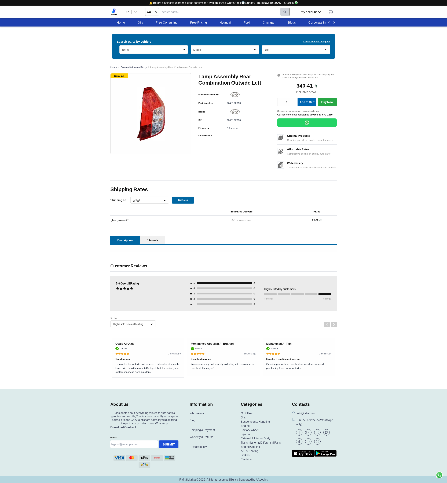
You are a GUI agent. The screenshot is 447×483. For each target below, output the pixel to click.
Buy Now (327, 102)
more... (234, 127)
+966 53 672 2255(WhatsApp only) (314, 422)
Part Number (205, 103)
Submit (169, 444)
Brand (202, 111)
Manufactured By (208, 94)
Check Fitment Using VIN (316, 41)
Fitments (203, 128)
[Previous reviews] (327, 324)
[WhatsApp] (307, 122)
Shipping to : (119, 200)
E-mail (113, 437)
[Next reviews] (334, 324)
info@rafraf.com (306, 413)
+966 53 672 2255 (322, 114)
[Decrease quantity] (281, 102)
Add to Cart (307, 102)
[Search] (284, 12)
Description (205, 135)
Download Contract (123, 427)
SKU (200, 120)
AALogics (262, 479)
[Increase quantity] (292, 102)
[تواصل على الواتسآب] (439, 475)
